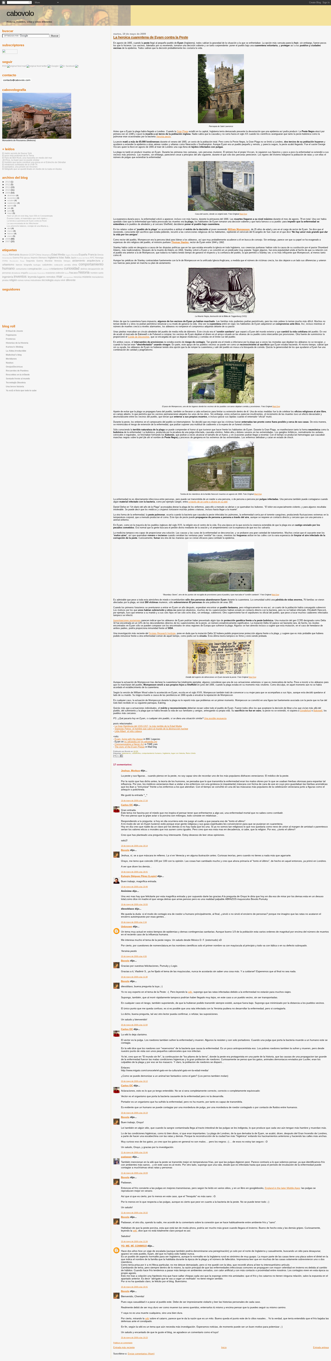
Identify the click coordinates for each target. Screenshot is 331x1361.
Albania (5, 255)
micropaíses (68, 277)
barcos (19, 265)
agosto (10, 206)
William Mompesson (239, 229)
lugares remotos (46, 276)
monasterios (97, 277)
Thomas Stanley (180, 242)
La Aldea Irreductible (16, 351)
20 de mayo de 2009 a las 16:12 (134, 1081)
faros (67, 273)
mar (59, 276)
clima (74, 265)
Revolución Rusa (17, 261)
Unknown (126, 926)
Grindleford (305, 710)
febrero (10, 234)
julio (9, 208)
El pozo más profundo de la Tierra (18, 155)
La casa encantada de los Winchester (22, 223)
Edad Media (58, 254)
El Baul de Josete (14, 331)
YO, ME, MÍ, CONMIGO (134, 1245)
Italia (67, 257)
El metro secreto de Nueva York (17, 153)
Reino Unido (191, 753)
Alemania (14, 254)
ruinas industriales (32, 280)
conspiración (34, 268)
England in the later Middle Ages (282, 1188)
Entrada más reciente (124, 1347)
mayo (10, 213)
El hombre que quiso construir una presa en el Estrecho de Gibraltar (34, 162)
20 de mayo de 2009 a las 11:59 (134, 1025)
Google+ (55, 66)
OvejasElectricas (14, 367)
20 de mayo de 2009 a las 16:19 (134, 1113)
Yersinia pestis (163, 136)
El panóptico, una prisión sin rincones (19, 167)
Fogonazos (11, 335)
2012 (8, 184)
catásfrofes (136, 753)
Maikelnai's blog (14, 355)
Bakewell (317, 710)
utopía (57, 280)
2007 (8, 241)
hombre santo (97, 273)
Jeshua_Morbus (130, 770)
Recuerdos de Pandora (17, 370)
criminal (45, 269)
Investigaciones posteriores (127, 620)
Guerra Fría (18, 258)
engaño (24, 273)
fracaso (73, 272)
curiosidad (71, 268)
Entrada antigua (321, 1347)
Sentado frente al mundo (18, 378)
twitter (44, 66)
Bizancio (24, 255)
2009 (8, 193)
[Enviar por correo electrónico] (115, 756)
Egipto (68, 255)
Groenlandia (7, 258)
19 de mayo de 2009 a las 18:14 (134, 846)
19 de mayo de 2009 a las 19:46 (134, 887)
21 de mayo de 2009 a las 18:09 (134, 1173)
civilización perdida (62, 265)
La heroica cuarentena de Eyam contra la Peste (150, 37)
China (38, 255)
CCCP (32, 255)
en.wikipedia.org (149, 741)
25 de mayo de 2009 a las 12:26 (134, 1241)
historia (83, 272)
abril (9, 228)
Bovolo (125, 850)
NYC (92, 258)
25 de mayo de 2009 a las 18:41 (134, 1287)
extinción (60, 273)
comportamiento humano (152, 753)
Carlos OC (127, 804)
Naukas (9, 363)
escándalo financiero (37, 273)
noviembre (12, 198)
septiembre (12, 203)
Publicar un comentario (122, 1343)
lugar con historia (178, 753)
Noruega (99, 258)
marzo (10, 231)
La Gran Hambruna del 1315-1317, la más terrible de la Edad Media (148, 726)
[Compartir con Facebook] (121, 756)
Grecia (100, 255)
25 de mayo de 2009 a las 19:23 (134, 1338)
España (83, 254)
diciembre (11, 195)
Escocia (74, 255)
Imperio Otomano (39, 258)
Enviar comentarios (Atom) (141, 1353)
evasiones (50, 273)
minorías (78, 277)
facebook (70, 66)
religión (13, 280)
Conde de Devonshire (138, 337)
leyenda (32, 276)
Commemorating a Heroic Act (129, 744)
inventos (20, 276)
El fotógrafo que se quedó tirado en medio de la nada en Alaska (32, 169)
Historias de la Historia (17, 343)
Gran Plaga (182, 131)
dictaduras (16, 273)
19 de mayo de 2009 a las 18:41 (134, 872)
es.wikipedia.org (132, 741)
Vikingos (67, 261)
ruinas (21, 280)
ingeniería (7, 276)
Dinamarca (46, 255)
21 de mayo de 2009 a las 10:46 (134, 1152)
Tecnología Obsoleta (16, 382)
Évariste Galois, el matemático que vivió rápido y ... (28, 218)
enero (10, 236)
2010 (8, 190)
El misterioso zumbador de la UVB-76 (19, 164)
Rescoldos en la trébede (18, 374)
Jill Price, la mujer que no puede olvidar (20, 160)
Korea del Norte (83, 258)
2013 (8, 182)
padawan (126, 1156)
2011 (8, 187)
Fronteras (11, 339)
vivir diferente (68, 280)
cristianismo (56, 268)
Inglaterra (166, 753)
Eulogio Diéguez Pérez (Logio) (139, 876)
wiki (190, 991)
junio (9, 211)
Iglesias (27, 258)
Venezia (58, 261)
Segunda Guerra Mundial (39, 261)
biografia (28, 265)
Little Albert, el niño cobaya (128, 731)
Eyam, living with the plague (129, 739)
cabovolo (20, 13)
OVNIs (5, 261)
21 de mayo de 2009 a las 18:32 (134, 1213)
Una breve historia (15, 386)
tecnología (47, 280)
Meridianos (11, 359)
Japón (74, 258)
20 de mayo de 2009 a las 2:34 (134, 922)
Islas (61, 257)
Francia (92, 254)
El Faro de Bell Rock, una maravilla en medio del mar (27, 158)
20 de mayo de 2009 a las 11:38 (134, 977)
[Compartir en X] (118, 756)
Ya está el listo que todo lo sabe (21, 390)
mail (24, 66)
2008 (8, 239)
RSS (4, 66)
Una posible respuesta (215, 718)
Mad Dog (243, 214)
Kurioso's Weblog (14, 347)
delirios (84, 269)
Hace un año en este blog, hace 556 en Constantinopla (30, 216)
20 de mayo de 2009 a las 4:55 (134, 956)
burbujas (37, 265)
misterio (86, 276)
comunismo (21, 269)
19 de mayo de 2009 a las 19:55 (134, 904)
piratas (5, 280)
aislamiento (126, 753)
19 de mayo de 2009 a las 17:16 (134, 801)
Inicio (224, 1347)
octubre (10, 200)
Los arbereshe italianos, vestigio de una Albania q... (28, 226)
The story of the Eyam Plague (130, 747)
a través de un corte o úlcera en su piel (207, 501)
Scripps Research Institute (162, 633)
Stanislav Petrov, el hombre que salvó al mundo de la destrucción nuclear (151, 728)
